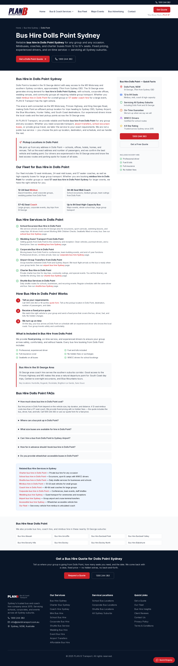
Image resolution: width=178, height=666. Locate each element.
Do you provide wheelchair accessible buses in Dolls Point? (49, 456)
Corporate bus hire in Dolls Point (34, 491)
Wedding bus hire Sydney (31, 495)
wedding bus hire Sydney (49, 244)
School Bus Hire (58, 617)
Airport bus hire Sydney (30, 498)
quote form (54, 303)
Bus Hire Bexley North (100, 543)
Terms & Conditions (144, 625)
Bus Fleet (82, 11)
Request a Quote (76, 575)
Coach (33, 204)
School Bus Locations (103, 600)
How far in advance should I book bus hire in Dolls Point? (47, 447)
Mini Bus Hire (56, 613)
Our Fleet (139, 605)
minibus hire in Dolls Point (34, 97)
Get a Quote (140, 600)
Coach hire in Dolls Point (30, 487)
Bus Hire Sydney (31, 28)
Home (42, 11)
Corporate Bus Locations (104, 605)
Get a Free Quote (139, 144)
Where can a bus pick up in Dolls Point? (39, 420)
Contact (132, 11)
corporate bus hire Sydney (72, 255)
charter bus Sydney (53, 276)
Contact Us (139, 617)
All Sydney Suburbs (102, 613)
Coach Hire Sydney (59, 609)
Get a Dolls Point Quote (31, 59)
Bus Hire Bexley (61, 543)
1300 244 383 (164, 2)
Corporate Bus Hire (59, 621)
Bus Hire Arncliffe (62, 536)
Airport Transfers (58, 638)
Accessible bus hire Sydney (31, 502)
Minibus (34, 190)
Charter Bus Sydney (60, 605)
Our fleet (23, 506)
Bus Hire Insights (142, 609)
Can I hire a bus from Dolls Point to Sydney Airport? (45, 438)
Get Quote (162, 9)
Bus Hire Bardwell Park (101, 536)
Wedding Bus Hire (58, 630)
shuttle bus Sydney (44, 286)
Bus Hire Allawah (25, 536)
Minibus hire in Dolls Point (31, 484)
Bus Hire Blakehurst (136, 543)
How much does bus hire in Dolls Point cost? (41, 401)
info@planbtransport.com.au (25, 622)
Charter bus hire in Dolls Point (33, 473)
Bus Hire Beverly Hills (27, 543)
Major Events (97, 11)
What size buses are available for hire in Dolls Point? (45, 429)
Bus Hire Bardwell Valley (138, 536)
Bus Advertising (116, 11)
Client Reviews (141, 613)
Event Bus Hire (57, 634)
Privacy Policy (141, 621)
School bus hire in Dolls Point (32, 476)
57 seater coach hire (79, 97)
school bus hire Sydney (31, 234)
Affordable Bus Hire (60, 642)
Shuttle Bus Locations (103, 609)
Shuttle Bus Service (59, 625)
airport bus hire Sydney (54, 265)
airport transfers (83, 123)
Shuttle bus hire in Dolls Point (32, 480)
